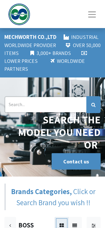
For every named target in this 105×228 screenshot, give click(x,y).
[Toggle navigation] (92, 14)
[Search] (93, 104)
